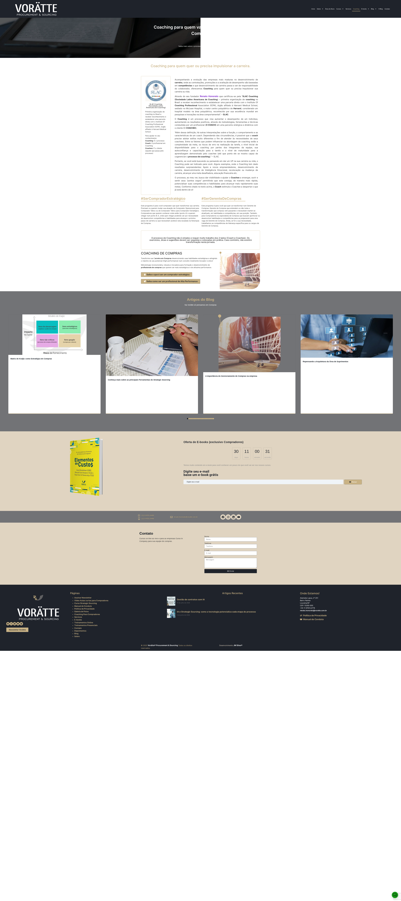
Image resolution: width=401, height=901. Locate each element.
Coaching (356, 9)
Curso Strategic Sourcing (85, 603)
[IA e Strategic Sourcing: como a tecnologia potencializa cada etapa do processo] (171, 613)
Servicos (348, 9)
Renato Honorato (209, 96)
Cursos (338, 9)
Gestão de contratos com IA (191, 599)
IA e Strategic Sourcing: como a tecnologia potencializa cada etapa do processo (216, 611)
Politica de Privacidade (84, 609)
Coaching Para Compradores (87, 614)
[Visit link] (90, 466)
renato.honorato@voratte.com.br (313, 610)
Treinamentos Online (83, 622)
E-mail (206, 550)
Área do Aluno (329, 9)
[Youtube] (238, 517)
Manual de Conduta (83, 606)
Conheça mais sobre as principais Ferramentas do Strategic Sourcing (41, 380)
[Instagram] (228, 517)
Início (313, 9)
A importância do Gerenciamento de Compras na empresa (134, 376)
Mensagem (208, 557)
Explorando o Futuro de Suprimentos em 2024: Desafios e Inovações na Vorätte (338, 410)
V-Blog (380, 9)
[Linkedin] (233, 517)
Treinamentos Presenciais (86, 625)
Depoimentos (80, 631)
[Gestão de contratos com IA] (171, 601)
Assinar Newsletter (82, 598)
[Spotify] (21, 623)
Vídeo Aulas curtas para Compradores (91, 600)
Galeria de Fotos (81, 611)
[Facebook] (223, 517)
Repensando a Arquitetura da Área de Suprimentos (228, 362)
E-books (364, 9)
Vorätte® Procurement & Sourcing (163, 645)
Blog (372, 9)
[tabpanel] (54, 364)
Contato (387, 9)
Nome (206, 536)
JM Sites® (237, 645)
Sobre (319, 9)
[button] (395, 895)
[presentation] (187, 418)
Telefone (207, 543)
